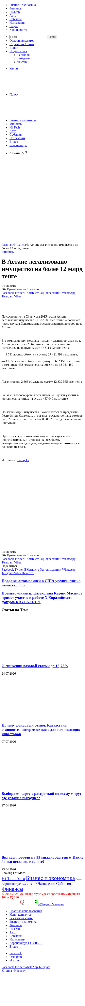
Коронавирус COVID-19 (19, 884)
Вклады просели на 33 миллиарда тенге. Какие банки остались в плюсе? (42, 859)
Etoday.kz (23, 460)
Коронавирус (18, 29)
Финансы (15, 8)
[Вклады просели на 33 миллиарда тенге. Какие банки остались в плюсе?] (40, 849)
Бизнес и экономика (23, 5)
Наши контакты (20, 914)
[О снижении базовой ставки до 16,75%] (40, 658)
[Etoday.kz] (31, 87)
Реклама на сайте (21, 918)
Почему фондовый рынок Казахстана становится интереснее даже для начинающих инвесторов (41, 729)
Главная (7, 244)
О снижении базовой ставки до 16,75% (35, 666)
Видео (13, 26)
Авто (12, 15)
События (15, 19)
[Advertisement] (42, 200)
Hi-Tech (14, 12)
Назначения (17, 22)
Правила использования (25, 911)
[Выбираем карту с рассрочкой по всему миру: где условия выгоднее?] (40, 786)
